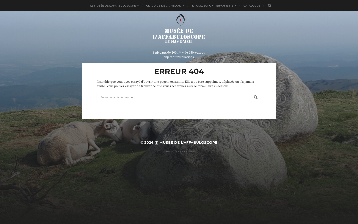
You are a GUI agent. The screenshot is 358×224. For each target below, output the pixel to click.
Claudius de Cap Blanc (164, 5)
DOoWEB (188, 151)
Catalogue (252, 5)
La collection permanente (212, 5)
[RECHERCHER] (269, 5)
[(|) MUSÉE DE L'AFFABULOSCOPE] (179, 28)
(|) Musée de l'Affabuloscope (186, 142)
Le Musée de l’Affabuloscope (113, 5)
